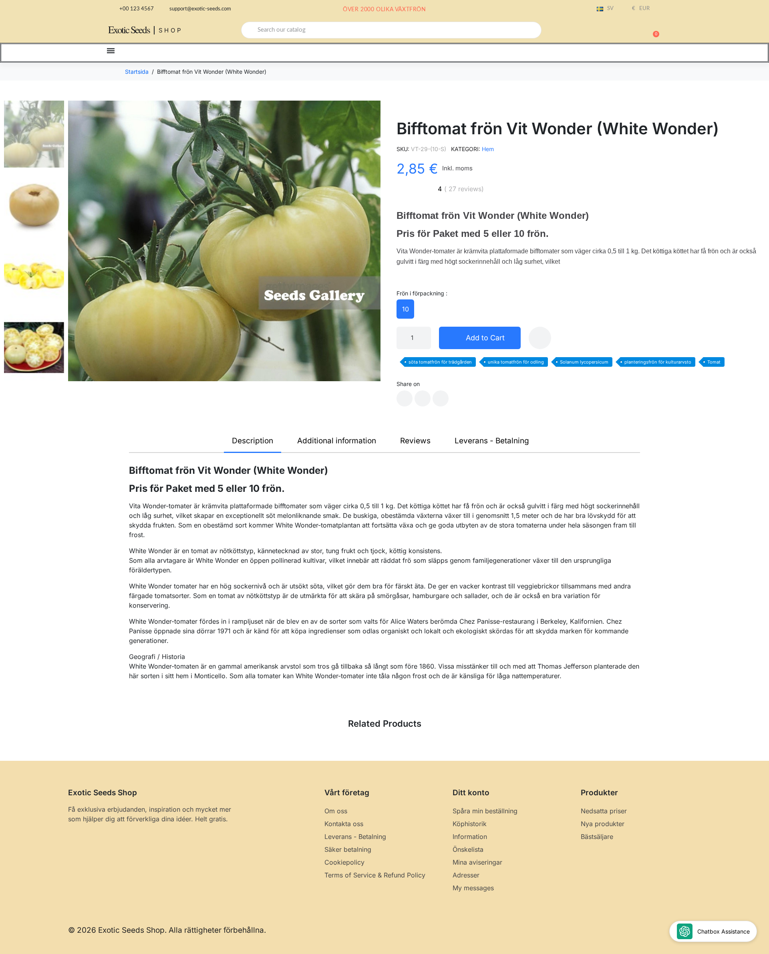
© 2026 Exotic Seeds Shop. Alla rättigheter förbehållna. (167, 930)
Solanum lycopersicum (584, 362)
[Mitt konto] (625, 31)
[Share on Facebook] (405, 398)
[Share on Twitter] (423, 398)
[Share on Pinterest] (441, 398)
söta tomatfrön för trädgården (440, 362)
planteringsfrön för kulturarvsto (657, 362)
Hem (488, 149)
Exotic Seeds (129, 29)
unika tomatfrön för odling (516, 362)
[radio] (405, 309)
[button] (652, 30)
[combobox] (391, 30)
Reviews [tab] (415, 440)
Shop (171, 30)
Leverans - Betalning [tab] (492, 440)
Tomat (714, 362)
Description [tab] (252, 440)
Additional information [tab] (336, 440)
